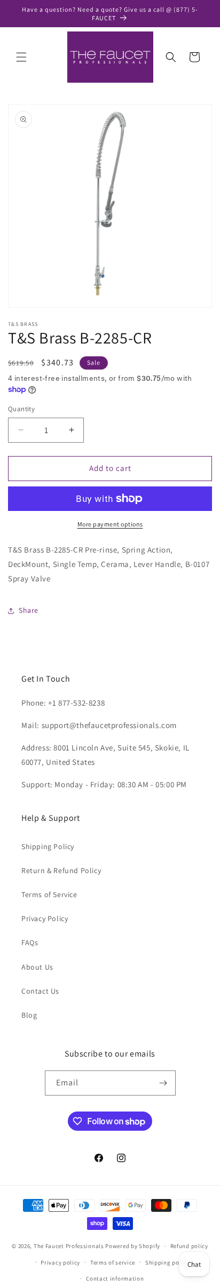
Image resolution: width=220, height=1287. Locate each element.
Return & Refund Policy (61, 870)
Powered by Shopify (132, 1246)
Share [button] (28, 610)
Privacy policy (60, 1262)
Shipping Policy (47, 846)
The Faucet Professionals (69, 1246)
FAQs (29, 942)
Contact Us (40, 991)
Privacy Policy (44, 918)
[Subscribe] (163, 1083)
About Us (37, 967)
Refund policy (189, 1246)
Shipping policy (167, 1262)
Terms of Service (49, 894)
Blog (29, 1015)
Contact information (115, 1278)
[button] (21, 57)
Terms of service (112, 1262)
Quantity (21, 408)
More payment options (110, 524)
